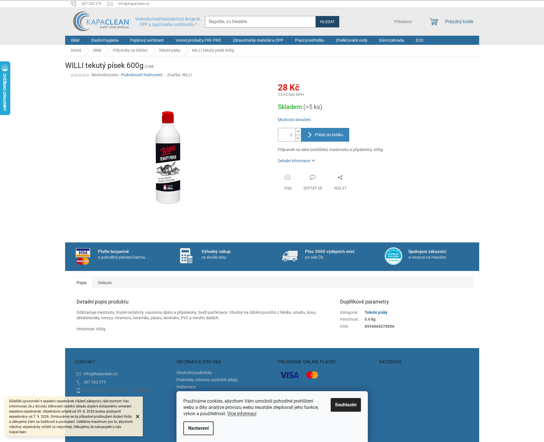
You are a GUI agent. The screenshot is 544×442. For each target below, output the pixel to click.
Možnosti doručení (294, 119)
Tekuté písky (376, 312)
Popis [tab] (82, 282)
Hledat (327, 21)
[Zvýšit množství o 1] (298, 131)
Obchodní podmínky (194, 372)
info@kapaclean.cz (101, 373)
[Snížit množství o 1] (298, 138)
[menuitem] (75, 40)
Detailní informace (294, 160)
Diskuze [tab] (105, 282)
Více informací (241, 413)
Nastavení (198, 428)
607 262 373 (95, 382)
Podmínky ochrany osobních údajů (207, 379)
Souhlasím (346, 404)
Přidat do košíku (329, 134)
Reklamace (186, 387)
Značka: (179, 75)
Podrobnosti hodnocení (141, 75)
